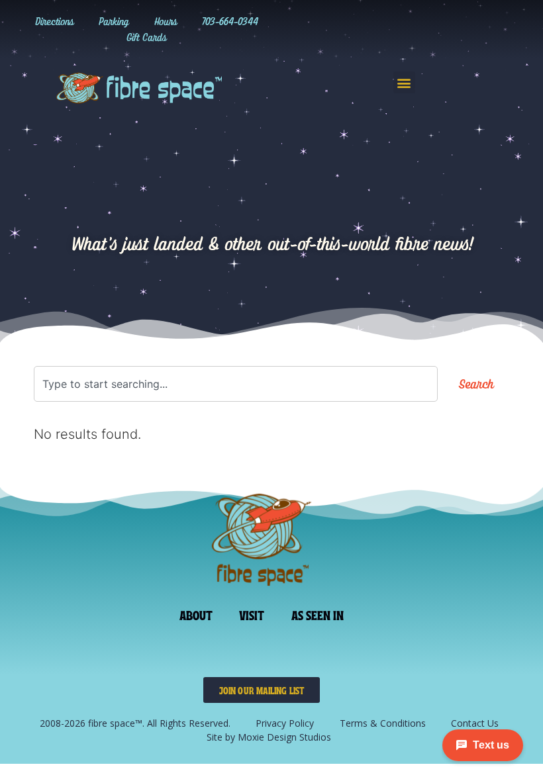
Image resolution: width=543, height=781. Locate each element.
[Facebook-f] (418, 29)
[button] (404, 82)
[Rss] (472, 29)
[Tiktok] (391, 29)
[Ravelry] (336, 29)
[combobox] (236, 384)
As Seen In (317, 614)
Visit (252, 614)
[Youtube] (445, 29)
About (196, 614)
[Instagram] (363, 29)
